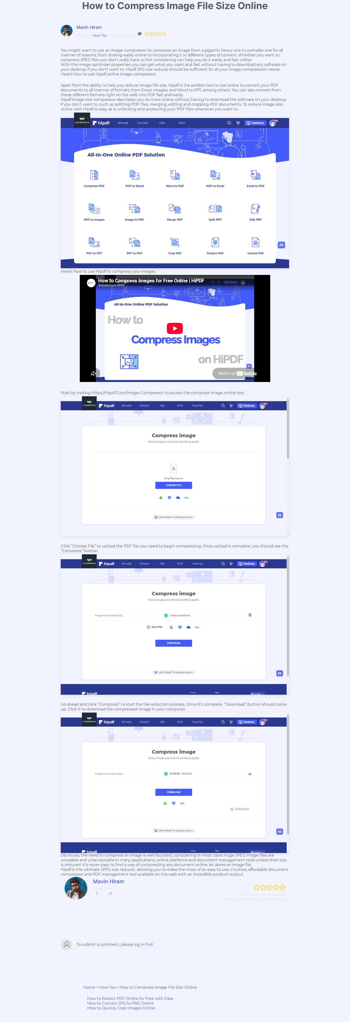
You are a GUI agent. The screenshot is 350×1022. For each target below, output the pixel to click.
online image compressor (131, 74)
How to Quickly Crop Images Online (121, 1008)
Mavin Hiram (89, 27)
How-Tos (100, 35)
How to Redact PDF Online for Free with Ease (130, 998)
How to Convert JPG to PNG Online (120, 1003)
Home (89, 987)
